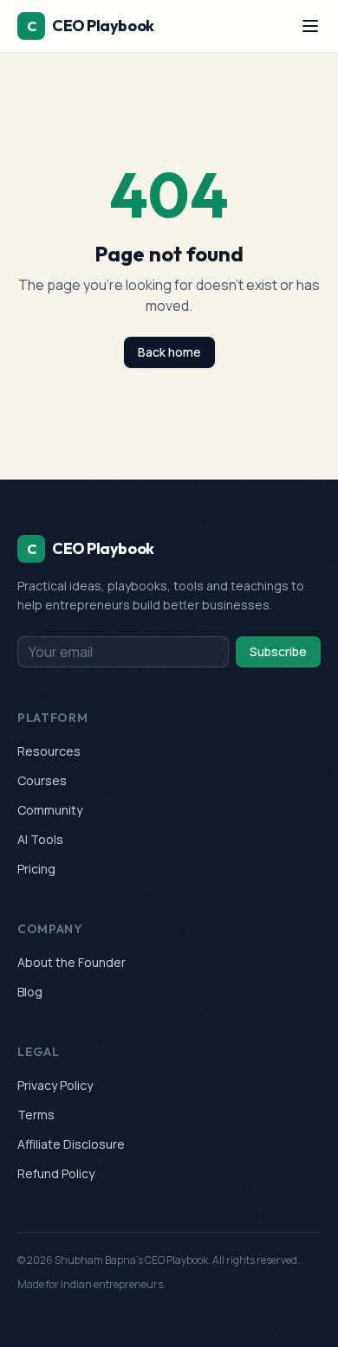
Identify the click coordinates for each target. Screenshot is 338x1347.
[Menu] (310, 26)
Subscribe (278, 651)
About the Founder (71, 962)
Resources (49, 751)
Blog (29, 991)
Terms (36, 1114)
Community (49, 810)
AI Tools (40, 839)
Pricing (36, 868)
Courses (42, 780)
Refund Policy (55, 1173)
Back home (169, 352)
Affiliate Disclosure (71, 1144)
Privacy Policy (55, 1085)
